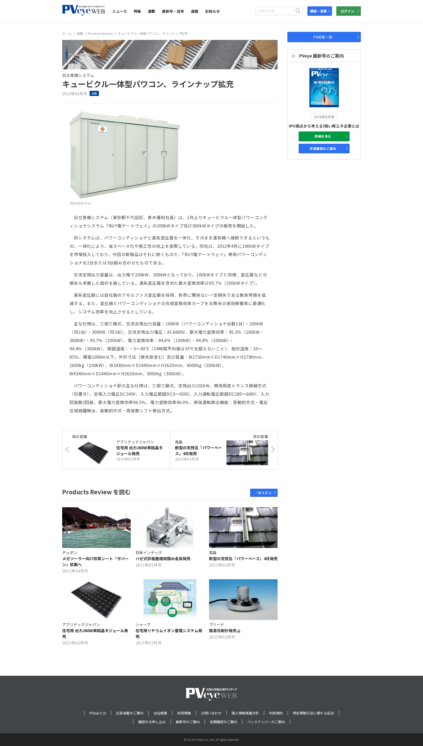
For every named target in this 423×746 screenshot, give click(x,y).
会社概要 (160, 712)
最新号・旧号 (173, 11)
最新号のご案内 (188, 721)
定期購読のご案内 (223, 721)
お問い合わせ (211, 712)
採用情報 (184, 712)
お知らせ (212, 11)
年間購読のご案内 (323, 148)
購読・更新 (318, 11)
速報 (194, 11)
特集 (137, 11)
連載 (151, 11)
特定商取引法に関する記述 (313, 712)
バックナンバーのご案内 (266, 721)
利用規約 (276, 712)
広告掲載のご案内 (129, 712)
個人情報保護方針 (245, 712)
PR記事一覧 (322, 37)
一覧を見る (263, 492)
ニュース (119, 11)
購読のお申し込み (152, 721)
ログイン (347, 11)
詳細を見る (323, 136)
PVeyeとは (97, 712)
